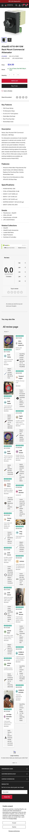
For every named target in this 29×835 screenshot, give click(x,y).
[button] (26, 5)
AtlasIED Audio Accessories (10, 230)
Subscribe (7, 797)
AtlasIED (4, 56)
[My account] (19, 5)
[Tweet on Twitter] (23, 97)
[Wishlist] (23, 5)
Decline (14, 827)
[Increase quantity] (18, 74)
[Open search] (16, 5)
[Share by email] (26, 97)
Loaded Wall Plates (8, 232)
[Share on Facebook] (17, 97)
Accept (14, 823)
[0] (26, 5)
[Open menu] (2, 5)
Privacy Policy (13, 818)
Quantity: (4, 75)
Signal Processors (8, 234)
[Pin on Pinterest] (20, 97)
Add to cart (14, 80)
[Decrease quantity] (9, 74)
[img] (9, 274)
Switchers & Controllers (9, 237)
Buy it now (14, 86)
